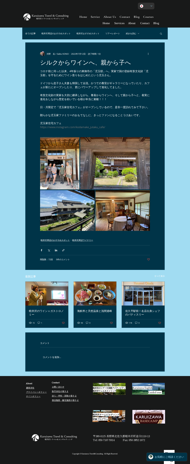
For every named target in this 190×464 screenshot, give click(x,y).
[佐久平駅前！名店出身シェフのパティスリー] (143, 294)
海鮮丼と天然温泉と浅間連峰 (94, 310)
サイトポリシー (33, 396)
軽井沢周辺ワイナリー (82, 240)
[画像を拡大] (59, 163)
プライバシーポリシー (36, 392)
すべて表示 (159, 276)
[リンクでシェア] (63, 250)
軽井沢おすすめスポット (88, 33)
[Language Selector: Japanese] (146, 6)
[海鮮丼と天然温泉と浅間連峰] (95, 294)
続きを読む (131, 33)
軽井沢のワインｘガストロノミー (46, 312)
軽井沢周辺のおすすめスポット (56, 33)
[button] (161, 33)
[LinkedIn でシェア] (56, 250)
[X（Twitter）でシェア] (48, 250)
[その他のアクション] (148, 54)
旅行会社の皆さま (60, 391)
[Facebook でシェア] (41, 250)
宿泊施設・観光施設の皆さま (65, 400)
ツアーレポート (112, 33)
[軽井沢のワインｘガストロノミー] (46, 294)
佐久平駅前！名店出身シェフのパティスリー (142, 312)
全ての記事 (30, 33)
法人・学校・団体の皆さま (64, 395)
